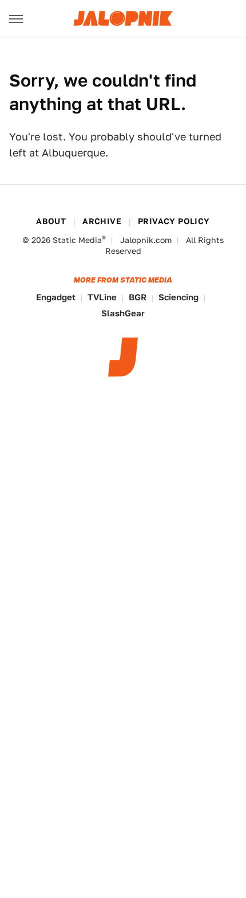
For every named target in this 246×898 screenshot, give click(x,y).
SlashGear (123, 313)
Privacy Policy (174, 221)
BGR (137, 297)
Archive (101, 221)
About (51, 221)
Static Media (77, 240)
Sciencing (178, 297)
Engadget (56, 297)
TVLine (102, 297)
